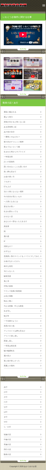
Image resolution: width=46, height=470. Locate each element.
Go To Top (23, 49)
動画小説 (7, 102)
